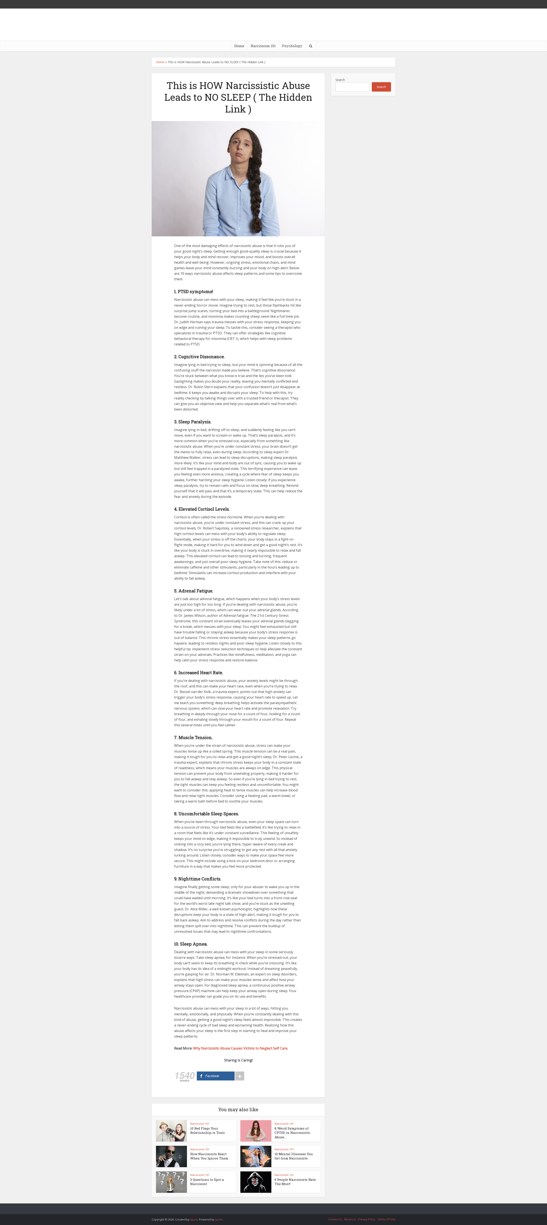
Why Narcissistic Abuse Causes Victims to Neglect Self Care (240, 1048)
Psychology (292, 46)
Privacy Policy (366, 1219)
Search (340, 80)
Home (239, 46)
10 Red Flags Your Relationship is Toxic (207, 1130)
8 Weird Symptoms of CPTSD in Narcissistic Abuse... (292, 1132)
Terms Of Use (386, 1219)
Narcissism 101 (263, 46)
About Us (350, 1219)
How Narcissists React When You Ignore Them (209, 1156)
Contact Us (335, 1219)
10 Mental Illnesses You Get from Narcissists (294, 1156)
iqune (194, 1219)
